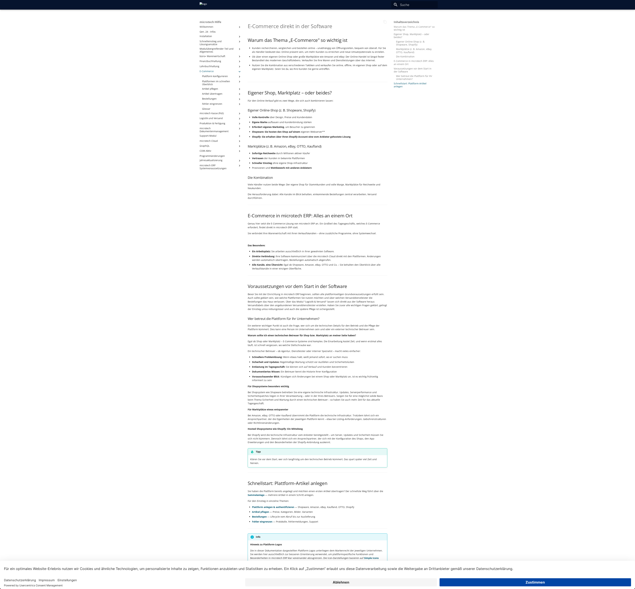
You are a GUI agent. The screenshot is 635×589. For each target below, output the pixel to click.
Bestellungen (259, 516)
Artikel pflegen (260, 511)
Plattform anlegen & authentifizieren (273, 507)
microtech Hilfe (210, 22)
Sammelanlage (256, 495)
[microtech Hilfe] (203, 5)
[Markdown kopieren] (385, 22)
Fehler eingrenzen (262, 521)
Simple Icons (371, 558)
